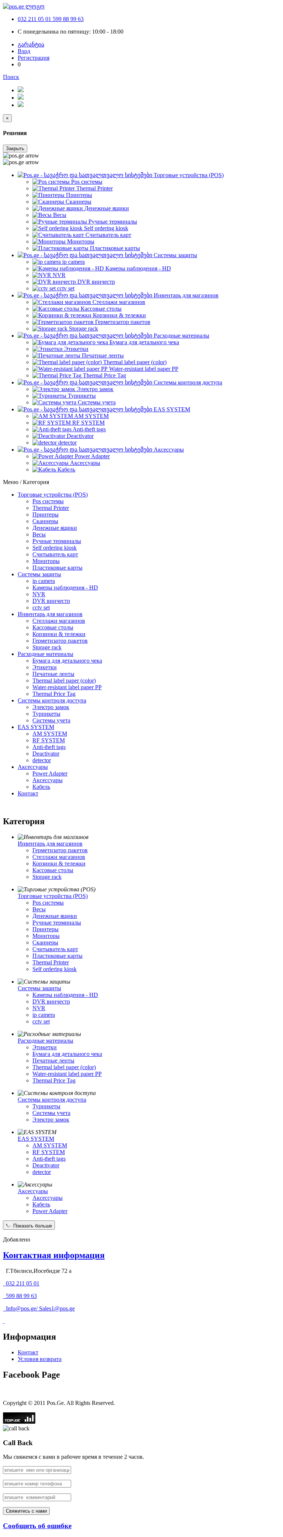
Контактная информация (54, 1255)
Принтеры (45, 514)
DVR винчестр (51, 601)
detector (41, 760)
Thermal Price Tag (54, 694)
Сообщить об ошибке (37, 1526)
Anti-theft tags (49, 747)
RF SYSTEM (48, 740)
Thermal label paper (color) (64, 680)
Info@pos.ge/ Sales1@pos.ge (40, 1308)
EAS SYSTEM (36, 727)
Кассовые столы (52, 627)
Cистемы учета (51, 720)
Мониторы (46, 561)
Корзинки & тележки (58, 634)
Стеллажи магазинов (58, 621)
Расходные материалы (45, 654)
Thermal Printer (50, 508)
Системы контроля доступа (52, 700)
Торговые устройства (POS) (53, 494)
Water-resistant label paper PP (67, 687)
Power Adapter (49, 773)
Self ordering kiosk (54, 548)
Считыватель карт (55, 554)
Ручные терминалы (56, 541)
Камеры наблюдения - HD (65, 587)
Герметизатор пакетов (60, 641)
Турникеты (46, 714)
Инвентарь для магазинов (50, 614)
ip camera (43, 581)
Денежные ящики (54, 528)
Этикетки (44, 667)
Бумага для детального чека (67, 660)
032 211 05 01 (35, 19)
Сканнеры (45, 521)
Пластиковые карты (57, 567)
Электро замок (50, 707)
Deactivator (45, 753)
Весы (39, 534)
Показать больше (32, 1226)
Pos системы (48, 501)
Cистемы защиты (39, 574)
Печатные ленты (53, 674)
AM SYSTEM (49, 733)
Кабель (41, 787)
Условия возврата (40, 1359)
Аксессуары (33, 767)
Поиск (11, 77)
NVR (38, 594)
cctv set (41, 607)
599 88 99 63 (68, 19)
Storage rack (47, 647)
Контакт (28, 793)
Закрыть (15, 148)
